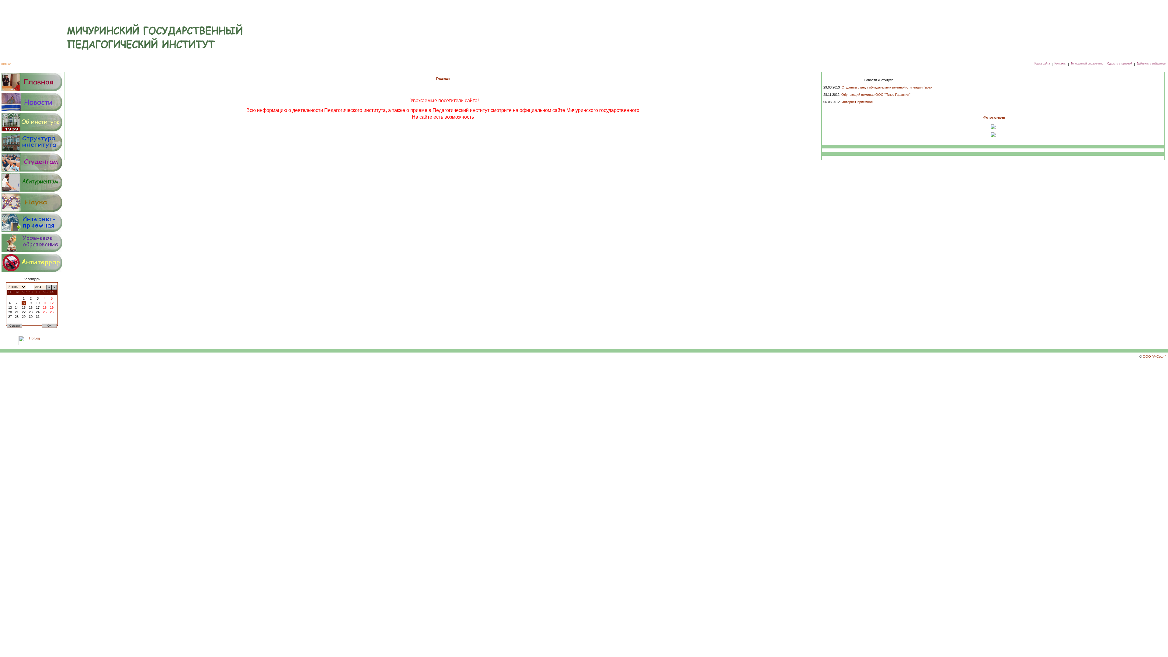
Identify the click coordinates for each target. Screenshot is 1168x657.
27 (10, 316)
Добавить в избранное (1151, 63)
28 (17, 316)
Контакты (1060, 63)
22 (24, 312)
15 (24, 307)
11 (45, 303)
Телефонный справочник (1087, 63)
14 (17, 307)
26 (52, 312)
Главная (6, 63)
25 (45, 312)
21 (17, 312)
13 (10, 307)
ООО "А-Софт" (1154, 356)
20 (10, 312)
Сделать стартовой (1119, 63)
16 (31, 307)
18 (45, 307)
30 (31, 316)
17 (38, 307)
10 (38, 303)
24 (38, 312)
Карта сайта (1042, 63)
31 (38, 316)
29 (24, 316)
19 (52, 307)
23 (31, 312)
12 (52, 303)
